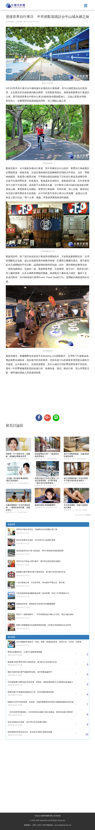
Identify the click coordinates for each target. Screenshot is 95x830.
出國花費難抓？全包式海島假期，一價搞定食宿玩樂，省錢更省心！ (18, 507)
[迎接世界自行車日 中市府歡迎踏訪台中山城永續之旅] (38, 417)
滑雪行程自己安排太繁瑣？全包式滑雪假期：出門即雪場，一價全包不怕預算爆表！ (47, 480)
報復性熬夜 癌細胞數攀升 (45, 505)
